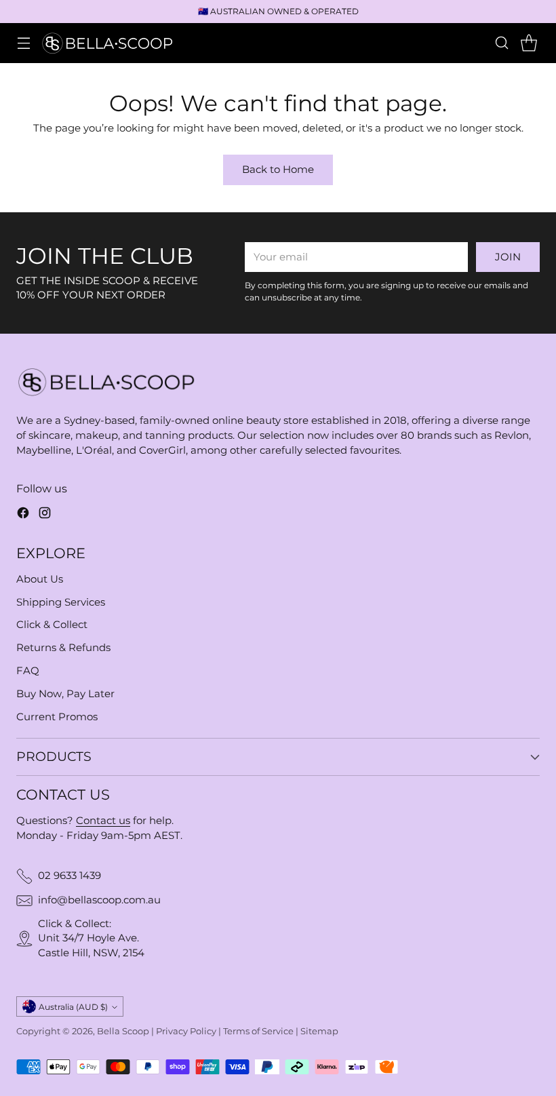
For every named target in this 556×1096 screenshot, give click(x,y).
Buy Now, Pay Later (65, 694)
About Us (39, 579)
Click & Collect (51, 625)
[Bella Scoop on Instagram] (45, 515)
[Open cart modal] (528, 43)
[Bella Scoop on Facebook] (23, 515)
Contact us (103, 821)
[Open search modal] (501, 43)
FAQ (27, 671)
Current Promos (57, 717)
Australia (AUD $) (73, 1007)
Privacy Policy (186, 1031)
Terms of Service (258, 1031)
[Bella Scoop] (108, 43)
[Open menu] (23, 43)
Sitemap (319, 1031)
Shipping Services (60, 602)
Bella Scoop (123, 1031)
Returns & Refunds (63, 648)
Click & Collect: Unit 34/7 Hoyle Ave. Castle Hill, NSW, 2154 (91, 939)
